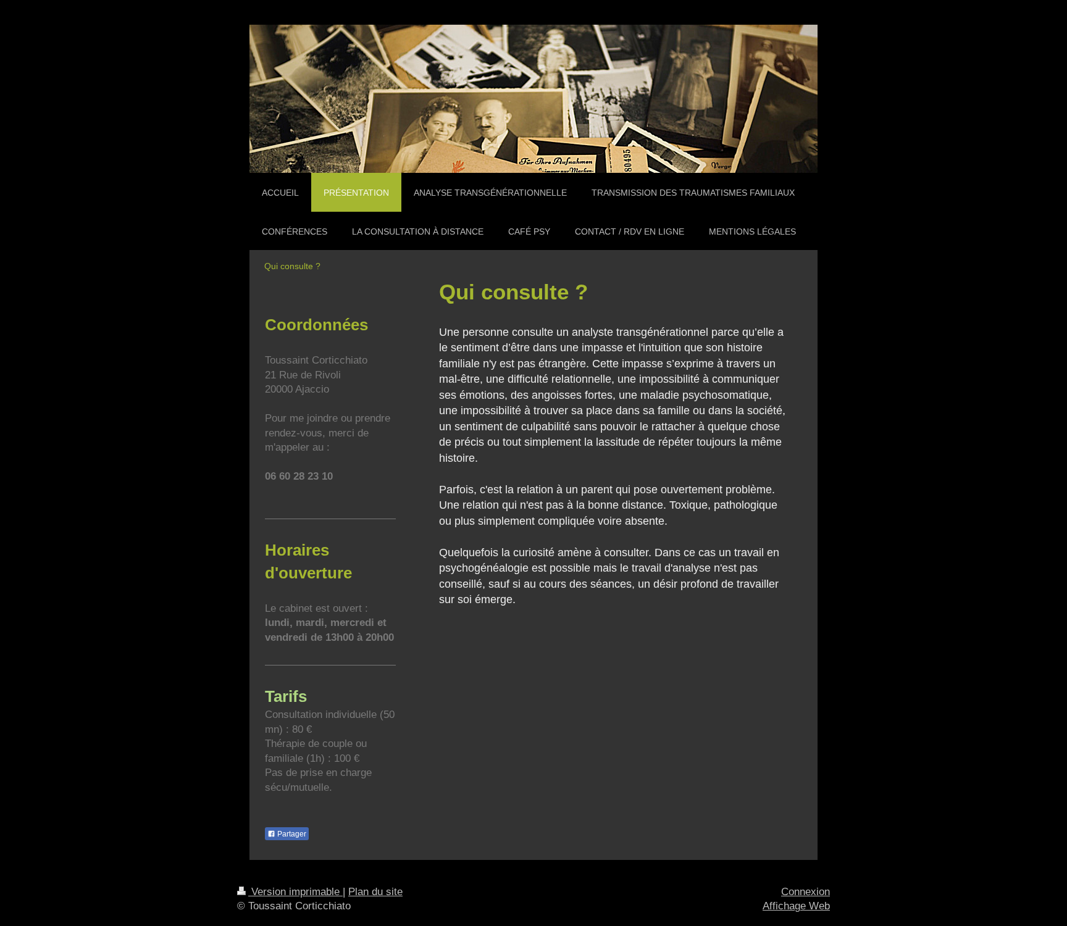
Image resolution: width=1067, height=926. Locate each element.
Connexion (805, 892)
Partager (290, 834)
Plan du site (375, 892)
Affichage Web (796, 906)
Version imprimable (295, 892)
